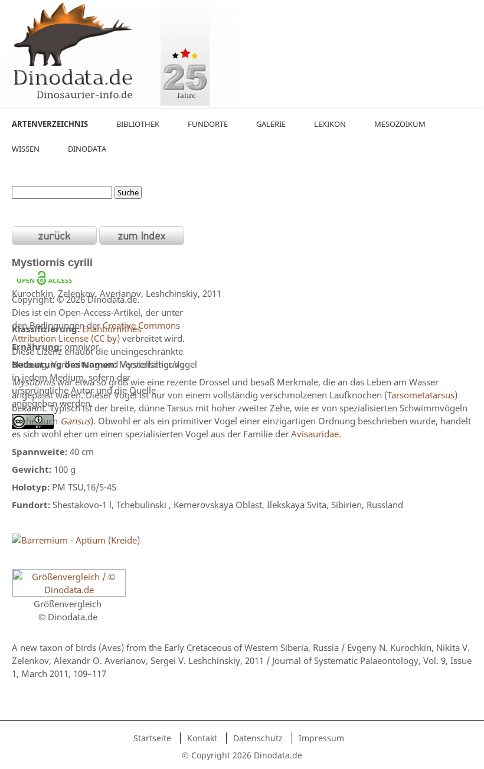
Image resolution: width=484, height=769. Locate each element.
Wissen (26, 148)
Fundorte (208, 124)
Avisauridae (315, 434)
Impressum (321, 738)
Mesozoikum (400, 124)
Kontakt (202, 738)
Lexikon (330, 124)
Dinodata (87, 148)
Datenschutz (258, 738)
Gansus (75, 421)
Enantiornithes (111, 329)
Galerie (271, 124)
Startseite (152, 738)
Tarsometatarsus (420, 395)
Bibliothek (137, 124)
